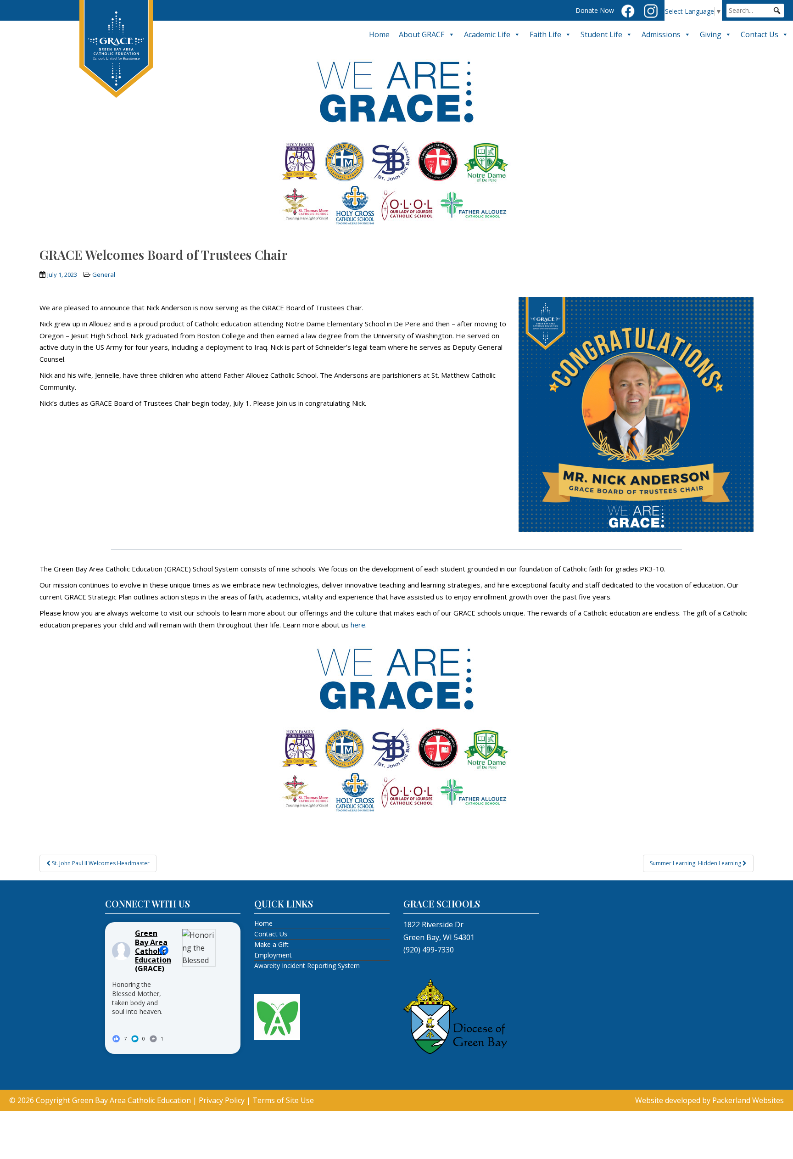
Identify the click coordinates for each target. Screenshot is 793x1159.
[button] (777, 10)
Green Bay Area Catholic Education (131, 1100)
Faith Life (545, 34)
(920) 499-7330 (428, 950)
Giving (710, 34)
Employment (273, 955)
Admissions (661, 34)
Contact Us (759, 34)
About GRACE (422, 34)
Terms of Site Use (283, 1100)
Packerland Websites (748, 1100)
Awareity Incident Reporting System (307, 965)
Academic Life (487, 34)
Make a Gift (271, 944)
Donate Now (594, 10)
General (103, 274)
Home (379, 34)
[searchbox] (755, 10)
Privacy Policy (222, 1100)
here (358, 624)
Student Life (601, 34)
